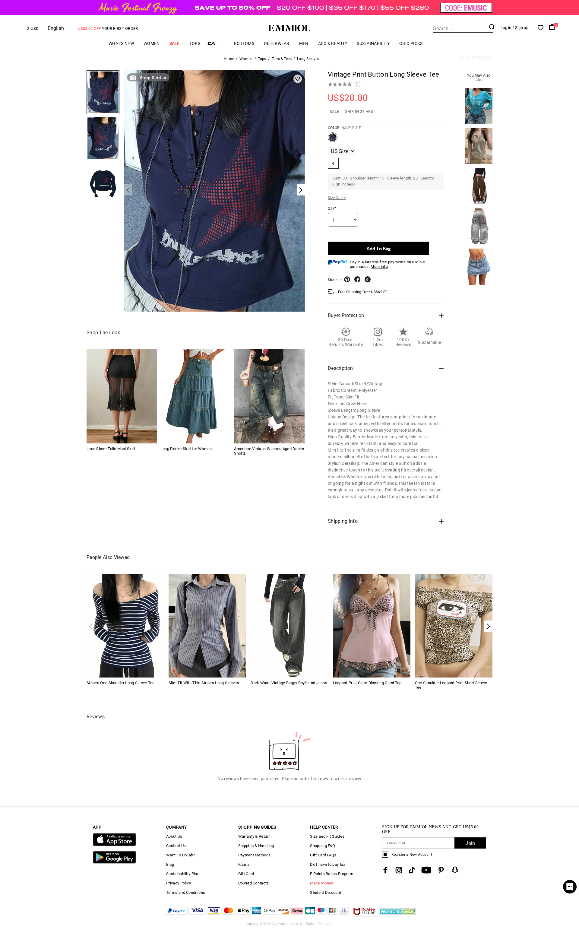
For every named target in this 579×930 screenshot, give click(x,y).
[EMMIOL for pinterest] (441, 870)
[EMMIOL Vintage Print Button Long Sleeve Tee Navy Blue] (333, 139)
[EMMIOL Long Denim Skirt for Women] (195, 396)
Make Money (321, 883)
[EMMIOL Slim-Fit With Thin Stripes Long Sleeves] (207, 625)
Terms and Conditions (185, 892)
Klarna (244, 864)
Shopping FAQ (322, 845)
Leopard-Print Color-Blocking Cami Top (367, 683)
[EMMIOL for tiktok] (412, 870)
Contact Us (176, 845)
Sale (174, 43)
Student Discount (325, 892)
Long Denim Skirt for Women (186, 448)
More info (379, 266)
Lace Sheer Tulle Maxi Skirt (111, 448)
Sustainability (373, 43)
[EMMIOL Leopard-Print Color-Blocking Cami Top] (371, 625)
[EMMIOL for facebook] (385, 870)
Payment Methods (254, 855)
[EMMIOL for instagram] (399, 870)
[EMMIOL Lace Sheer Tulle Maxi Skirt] (122, 396)
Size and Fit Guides (327, 836)
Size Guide (337, 198)
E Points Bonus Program (331, 873)
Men (303, 43)
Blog (170, 864)
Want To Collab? (180, 855)
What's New (121, 43)
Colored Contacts (253, 883)
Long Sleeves (308, 59)
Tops (194, 43)
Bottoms (244, 43)
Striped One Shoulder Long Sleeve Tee (121, 683)
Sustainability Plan (182, 873)
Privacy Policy (178, 883)
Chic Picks (410, 43)
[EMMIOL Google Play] (114, 862)
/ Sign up (520, 27)
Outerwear (277, 43)
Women (152, 43)
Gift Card (246, 873)
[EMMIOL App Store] (114, 845)
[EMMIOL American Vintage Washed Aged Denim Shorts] (269, 396)
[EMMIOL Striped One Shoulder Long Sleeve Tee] (125, 625)
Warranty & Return (254, 836)
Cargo (217, 43)
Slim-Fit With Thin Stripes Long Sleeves (204, 683)
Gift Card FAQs (323, 855)
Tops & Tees (282, 59)
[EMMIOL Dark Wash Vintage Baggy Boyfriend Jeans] (289, 625)
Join (470, 843)
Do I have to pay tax (327, 864)
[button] (488, 626)
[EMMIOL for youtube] (426, 870)
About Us (174, 836)
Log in (506, 27)
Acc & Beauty (332, 43)
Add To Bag (378, 248)
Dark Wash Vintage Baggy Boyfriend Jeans (289, 683)
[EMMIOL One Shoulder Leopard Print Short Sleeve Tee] (453, 625)
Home (229, 59)
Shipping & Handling (256, 845)
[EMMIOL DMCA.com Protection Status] (397, 915)
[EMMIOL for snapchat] (455, 869)
